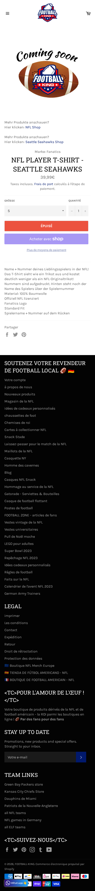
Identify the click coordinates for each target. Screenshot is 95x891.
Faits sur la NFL (16, 579)
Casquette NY (15, 458)
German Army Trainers (22, 593)
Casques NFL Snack (20, 479)
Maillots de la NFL (18, 451)
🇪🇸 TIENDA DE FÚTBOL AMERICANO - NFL (36, 673)
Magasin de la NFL (19, 401)
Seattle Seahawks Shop (44, 142)
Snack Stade (14, 437)
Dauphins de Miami (20, 798)
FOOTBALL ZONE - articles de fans (30, 515)
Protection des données (23, 658)
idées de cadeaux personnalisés (29, 408)
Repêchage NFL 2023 (21, 558)
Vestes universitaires (21, 529)
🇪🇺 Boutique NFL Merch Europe (29, 665)
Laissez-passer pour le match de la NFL (35, 444)
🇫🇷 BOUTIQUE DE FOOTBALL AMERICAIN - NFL (39, 680)
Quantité (74, 200)
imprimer (12, 616)
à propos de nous (18, 387)
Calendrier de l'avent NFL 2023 (28, 586)
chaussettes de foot (20, 415)
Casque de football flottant (25, 501)
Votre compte (15, 380)
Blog (7, 472)
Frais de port (43, 184)
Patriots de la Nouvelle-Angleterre (31, 806)
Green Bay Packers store (23, 784)
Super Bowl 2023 (18, 551)
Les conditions (16, 623)
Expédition (13, 637)
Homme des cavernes (21, 465)
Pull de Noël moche (19, 536)
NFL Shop (32, 127)
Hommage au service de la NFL (28, 487)
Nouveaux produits (19, 394)
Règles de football (18, 572)
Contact (10, 630)
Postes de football (18, 508)
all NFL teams (15, 813)
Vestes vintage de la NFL (23, 522)
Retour (9, 644)
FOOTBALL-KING (24, 864)
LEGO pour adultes (19, 543)
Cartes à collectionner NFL (25, 430)
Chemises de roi (17, 422)
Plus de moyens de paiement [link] (46, 250)
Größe (9, 200)
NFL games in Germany (22, 820)
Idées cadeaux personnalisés (27, 565)
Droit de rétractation (21, 651)
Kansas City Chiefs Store (24, 791)
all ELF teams (14, 827)
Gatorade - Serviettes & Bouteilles (31, 494)
